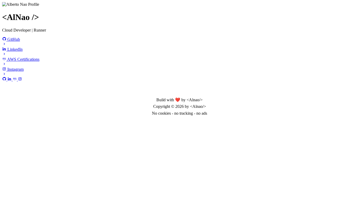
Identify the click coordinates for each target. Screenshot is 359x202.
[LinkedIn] (10, 79)
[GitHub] (4, 79)
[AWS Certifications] (15, 79)
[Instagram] (20, 79)
